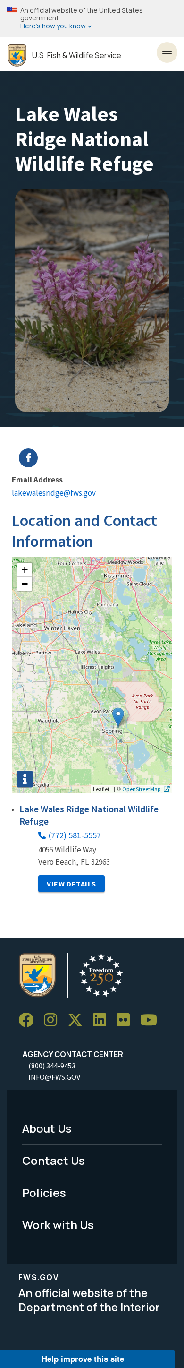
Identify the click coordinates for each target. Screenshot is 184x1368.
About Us (47, 1128)
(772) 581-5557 (75, 835)
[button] (118, 717)
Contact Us (53, 1160)
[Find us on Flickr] (126, 1020)
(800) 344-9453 (51, 1065)
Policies (44, 1192)
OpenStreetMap (141, 788)
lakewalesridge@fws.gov (54, 493)
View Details (71, 883)
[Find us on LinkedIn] (103, 1020)
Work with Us (58, 1224)
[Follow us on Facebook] (29, 1020)
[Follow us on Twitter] (78, 1020)
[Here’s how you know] (92, 18)
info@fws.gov (54, 1077)
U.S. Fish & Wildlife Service (76, 55)
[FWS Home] (17, 55)
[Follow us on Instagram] (54, 1020)
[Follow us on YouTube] (152, 1020)
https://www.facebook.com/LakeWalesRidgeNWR (98, 457)
